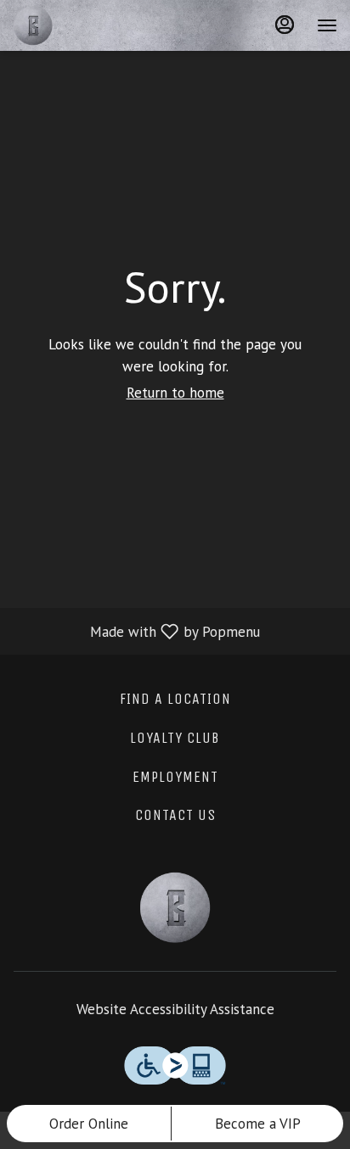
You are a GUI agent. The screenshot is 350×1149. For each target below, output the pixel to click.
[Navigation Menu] (327, 25)
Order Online (88, 1123)
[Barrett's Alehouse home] (89, 25)
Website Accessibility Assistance (175, 1009)
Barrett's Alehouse (175, 907)
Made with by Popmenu (136, 631)
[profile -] (284, 24)
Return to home (175, 392)
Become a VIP (258, 1123)
